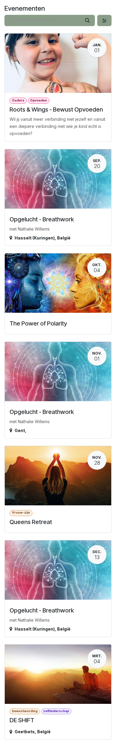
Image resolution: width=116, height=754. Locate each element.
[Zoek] (87, 20)
